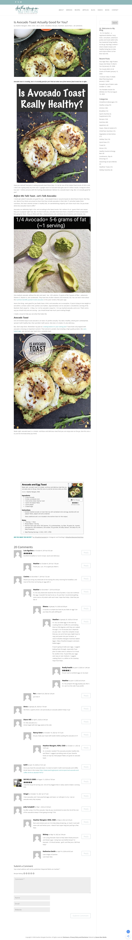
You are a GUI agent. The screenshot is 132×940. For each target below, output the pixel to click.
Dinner (101, 148)
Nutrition (61, 26)
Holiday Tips (103, 139)
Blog (93, 10)
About (61, 10)
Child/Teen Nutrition (106, 131)
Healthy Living (103, 105)
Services (69, 10)
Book (107, 10)
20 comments (78, 26)
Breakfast (49, 26)
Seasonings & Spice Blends (108, 162)
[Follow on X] (18, 2)
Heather (36, 563)
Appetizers (102, 125)
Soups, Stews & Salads (106, 128)
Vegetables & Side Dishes (107, 134)
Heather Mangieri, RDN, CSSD (25, 26)
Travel (101, 145)
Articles (86, 10)
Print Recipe (76, 500)
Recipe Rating (18, 873)
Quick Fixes (68, 26)
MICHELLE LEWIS (29, 779)
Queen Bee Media (100, 937)
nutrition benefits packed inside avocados (29, 300)
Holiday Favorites (104, 170)
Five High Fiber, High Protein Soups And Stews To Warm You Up (108, 64)
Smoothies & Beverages (107, 102)
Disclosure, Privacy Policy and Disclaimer (75, 937)
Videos (100, 10)
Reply (86, 552)
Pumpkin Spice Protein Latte (108, 84)
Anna (25, 707)
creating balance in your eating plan (54, 327)
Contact (115, 10)
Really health (67, 667)
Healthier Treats (104, 167)
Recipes (77, 10)
